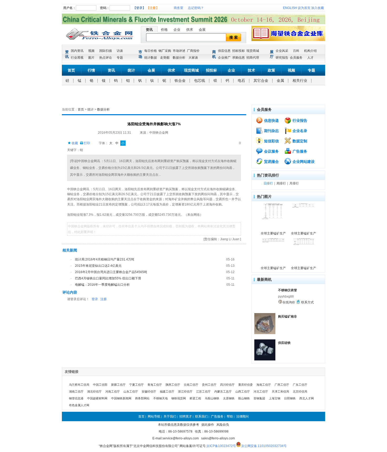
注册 (103, 299)
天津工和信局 (280, 391)
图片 (91, 57)
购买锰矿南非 (287, 316)
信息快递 (271, 120)
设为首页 (304, 8)
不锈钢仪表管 (287, 290)
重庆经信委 (245, 384)
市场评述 (179, 51)
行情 (91, 70)
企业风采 (282, 51)
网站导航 (154, 416)
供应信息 (224, 51)
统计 (131, 70)
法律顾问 (242, 416)
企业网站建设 (303, 161)
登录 (95, 299)
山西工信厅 (242, 391)
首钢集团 (259, 398)
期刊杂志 (271, 131)
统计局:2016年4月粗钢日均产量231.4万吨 (104, 259)
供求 (189, 30)
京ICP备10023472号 (221, 446)
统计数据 (150, 57)
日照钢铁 (290, 398)
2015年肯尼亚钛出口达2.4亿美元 (98, 266)
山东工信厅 (130, 391)
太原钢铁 (229, 398)
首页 (71, 70)
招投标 (211, 70)
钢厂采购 (164, 51)
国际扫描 (105, 51)
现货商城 (252, 51)
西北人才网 (306, 398)
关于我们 (169, 416)
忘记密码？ (196, 8)
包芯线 (199, 80)
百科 (296, 51)
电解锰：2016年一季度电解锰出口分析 (102, 285)
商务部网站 (142, 398)
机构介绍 (310, 51)
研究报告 (282, 57)
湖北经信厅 (94, 391)
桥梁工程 (195, 398)
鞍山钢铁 (244, 398)
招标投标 (238, 51)
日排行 (268, 183)
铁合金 (180, 80)
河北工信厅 (261, 391)
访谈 (120, 51)
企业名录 (299, 131)
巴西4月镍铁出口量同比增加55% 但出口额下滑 (108, 278)
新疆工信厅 (118, 384)
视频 (91, 51)
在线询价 (288, 302)
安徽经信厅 (149, 391)
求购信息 (238, 57)
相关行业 (299, 80)
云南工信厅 (191, 384)
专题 (120, 57)
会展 (202, 30)
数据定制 (299, 141)
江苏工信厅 (203, 391)
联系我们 (201, 416)
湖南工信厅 (76, 391)
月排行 (294, 183)
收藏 (74, 143)
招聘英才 (185, 416)
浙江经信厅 (185, 391)
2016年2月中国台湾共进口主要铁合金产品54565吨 (111, 272)
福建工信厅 (167, 391)
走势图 (165, 57)
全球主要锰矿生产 (273, 233)
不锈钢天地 (160, 398)
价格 (164, 30)
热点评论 (105, 57)
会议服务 (271, 151)
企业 (176, 30)
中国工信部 (100, 384)
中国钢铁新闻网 (121, 398)
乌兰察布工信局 (79, 384)
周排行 (281, 183)
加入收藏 (317, 8)
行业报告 (299, 120)
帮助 (230, 416)
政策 (271, 70)
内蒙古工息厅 (223, 391)
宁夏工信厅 (136, 384)
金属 (280, 80)
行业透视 (77, 57)
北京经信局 (300, 391)
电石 (241, 80)
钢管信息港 (76, 398)
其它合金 (261, 80)
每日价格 (150, 51)
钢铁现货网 (178, 398)
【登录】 (139, 8)
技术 (251, 70)
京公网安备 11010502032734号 (264, 446)
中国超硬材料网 (97, 398)
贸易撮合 (271, 161)
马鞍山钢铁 (212, 398)
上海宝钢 (274, 398)
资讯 (149, 30)
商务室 (178, 8)
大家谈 (193, 57)
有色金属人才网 (79, 405)
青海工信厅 (154, 384)
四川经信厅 (227, 384)
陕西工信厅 (173, 384)
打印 (86, 143)
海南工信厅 (263, 384)
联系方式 (307, 302)
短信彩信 (271, 141)
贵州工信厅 (209, 384)
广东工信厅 (300, 384)
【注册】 (152, 8)
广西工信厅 (282, 384)
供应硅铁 (284, 343)
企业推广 (224, 57)
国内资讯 (77, 51)
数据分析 (179, 57)
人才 (310, 57)
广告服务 (299, 151)
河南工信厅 (112, 391)
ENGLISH (290, 8)
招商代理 (252, 57)
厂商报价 (193, 51)
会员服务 (296, 57)
